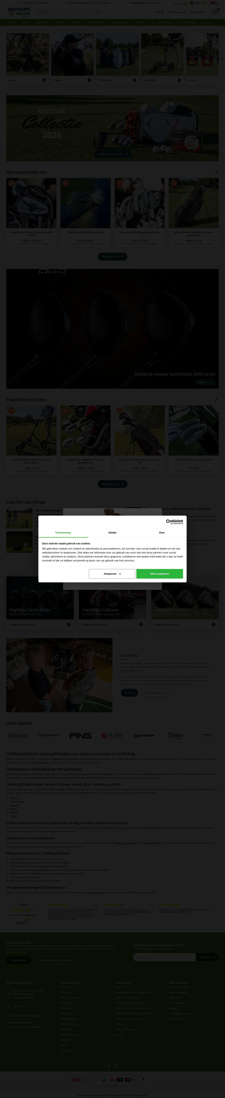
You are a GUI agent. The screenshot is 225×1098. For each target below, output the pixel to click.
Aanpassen (110, 573)
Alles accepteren (159, 573)
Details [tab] (113, 532)
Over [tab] (162, 532)
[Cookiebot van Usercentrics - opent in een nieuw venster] (168, 521)
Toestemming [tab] (63, 532)
